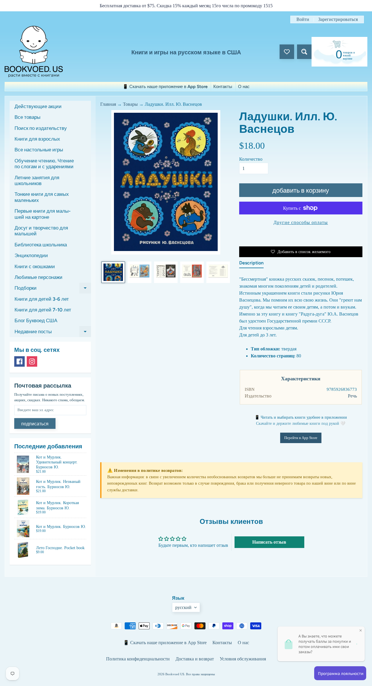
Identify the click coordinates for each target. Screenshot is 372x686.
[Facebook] (19, 361)
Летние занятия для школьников (37, 180)
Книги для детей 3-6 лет (42, 299)
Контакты (222, 86)
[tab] (251, 264)
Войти (302, 19)
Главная (108, 104)
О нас (244, 86)
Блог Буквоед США (36, 320)
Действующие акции (38, 106)
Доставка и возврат (195, 658)
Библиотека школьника (41, 245)
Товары (130, 104)
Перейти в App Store (300, 438)
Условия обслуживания (243, 658)
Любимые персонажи (38, 277)
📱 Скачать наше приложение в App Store (165, 86)
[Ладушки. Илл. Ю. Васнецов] (113, 272)
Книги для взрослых (37, 139)
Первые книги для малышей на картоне (43, 214)
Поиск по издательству (41, 128)
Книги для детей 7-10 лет (43, 310)
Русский (183, 607)
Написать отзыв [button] (269, 542)
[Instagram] (32, 361)
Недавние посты (53, 333)
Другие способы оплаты (300, 222)
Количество (250, 159)
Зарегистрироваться (338, 19)
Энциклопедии (31, 255)
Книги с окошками (35, 266)
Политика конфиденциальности (138, 658)
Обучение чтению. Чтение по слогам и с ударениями (44, 163)
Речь (352, 395)
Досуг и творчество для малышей (41, 231)
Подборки (53, 289)
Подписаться (35, 424)
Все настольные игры (39, 150)
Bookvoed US (174, 674)
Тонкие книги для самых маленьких (42, 197)
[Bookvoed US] (34, 51)
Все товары (27, 117)
